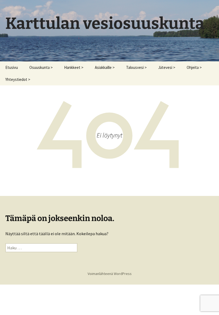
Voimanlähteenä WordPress (110, 273)
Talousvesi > (136, 67)
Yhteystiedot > (17, 79)
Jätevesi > (166, 67)
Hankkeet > (73, 67)
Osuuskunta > (41, 67)
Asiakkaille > (105, 67)
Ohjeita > (194, 67)
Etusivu (11, 67)
